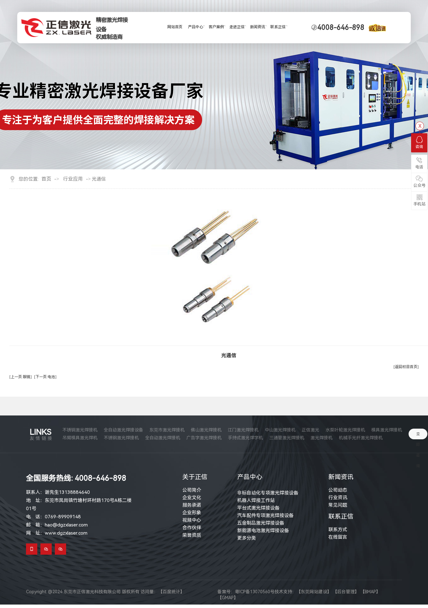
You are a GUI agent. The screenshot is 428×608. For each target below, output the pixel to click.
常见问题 (337, 505)
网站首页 (174, 27)
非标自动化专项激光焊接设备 (267, 493)
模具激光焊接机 (386, 429)
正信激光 (310, 429)
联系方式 (337, 529)
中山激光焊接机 (280, 429)
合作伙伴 (191, 528)
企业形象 (191, 512)
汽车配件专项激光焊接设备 (265, 515)
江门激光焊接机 (243, 429)
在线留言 (337, 537)
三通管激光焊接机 (286, 437)
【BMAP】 (370, 591)
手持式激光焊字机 (245, 437)
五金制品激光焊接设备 (260, 523)
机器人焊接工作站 (256, 500)
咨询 (419, 147)
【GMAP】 (227, 597)
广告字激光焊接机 (204, 437)
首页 (46, 179)
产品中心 (195, 27)
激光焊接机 (321, 437)
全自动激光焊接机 (162, 437)
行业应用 (73, 179)
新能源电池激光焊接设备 (263, 530)
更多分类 (246, 538)
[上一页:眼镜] (20, 377)
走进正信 (236, 27)
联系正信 (277, 27)
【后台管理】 (346, 591)
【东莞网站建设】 (313, 591)
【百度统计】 (171, 591)
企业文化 (191, 497)
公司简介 (191, 490)
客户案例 (216, 27)
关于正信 (194, 477)
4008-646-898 (340, 27)
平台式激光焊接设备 (258, 508)
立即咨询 (418, 435)
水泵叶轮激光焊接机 (345, 429)
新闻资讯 (257, 27)
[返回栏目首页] (406, 367)
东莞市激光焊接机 (167, 429)
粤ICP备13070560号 (254, 591)
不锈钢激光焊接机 (79, 429)
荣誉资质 (191, 535)
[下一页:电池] (45, 377)
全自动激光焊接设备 (123, 429)
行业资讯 (337, 497)
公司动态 (337, 490)
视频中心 (191, 520)
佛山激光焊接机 (206, 429)
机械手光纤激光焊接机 (361, 437)
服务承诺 (191, 505)
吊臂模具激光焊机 (79, 437)
